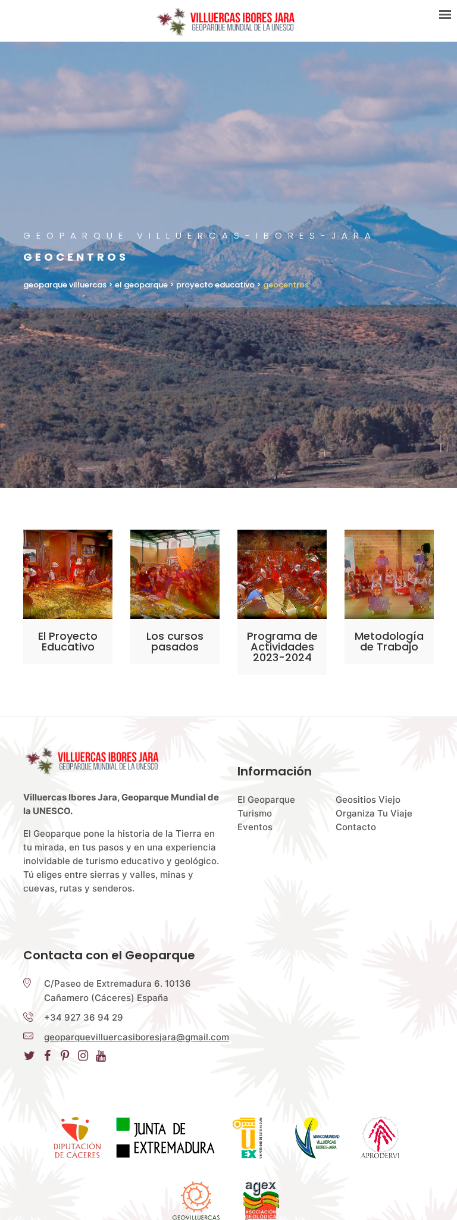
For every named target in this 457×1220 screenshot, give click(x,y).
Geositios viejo (368, 799)
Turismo (254, 813)
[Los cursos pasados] (175, 574)
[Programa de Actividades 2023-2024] (282, 574)
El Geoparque (266, 799)
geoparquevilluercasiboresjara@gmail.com (136, 1037)
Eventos (255, 827)
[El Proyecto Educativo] (67, 574)
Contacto (356, 827)
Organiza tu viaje (374, 813)
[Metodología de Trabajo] (389, 574)
